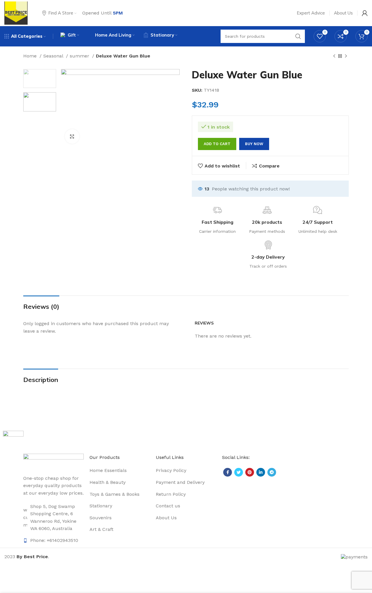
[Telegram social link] (271, 472)
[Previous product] (334, 56)
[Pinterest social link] (249, 472)
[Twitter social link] (238, 472)
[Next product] (346, 56)
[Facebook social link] (227, 472)
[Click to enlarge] (72, 136)
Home (30, 56)
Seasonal (54, 56)
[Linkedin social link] (260, 472)
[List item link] (53, 517)
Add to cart (217, 144)
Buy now (254, 144)
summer (80, 56)
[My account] (365, 13)
